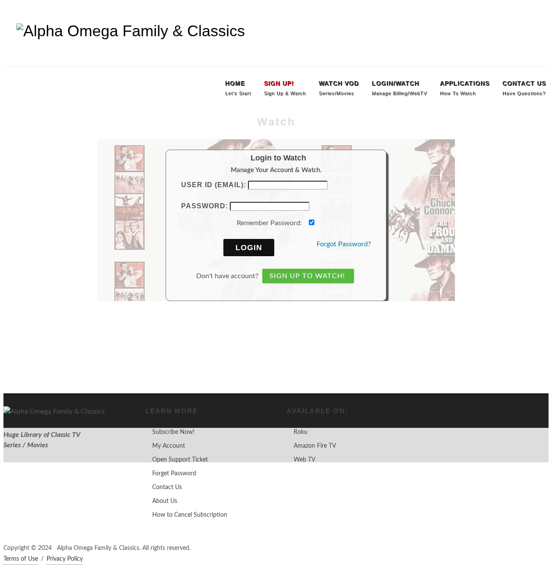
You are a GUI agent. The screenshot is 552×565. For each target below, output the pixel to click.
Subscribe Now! (173, 432)
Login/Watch (61, 13)
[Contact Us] (540, 12)
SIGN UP (19, 13)
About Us (164, 501)
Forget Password (174, 474)
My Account (168, 446)
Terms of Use (20, 559)
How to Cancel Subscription (189, 515)
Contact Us (167, 487)
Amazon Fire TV (315, 446)
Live (97, 13)
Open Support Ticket (180, 460)
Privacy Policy (65, 559)
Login (248, 247)
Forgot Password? (344, 244)
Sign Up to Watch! (307, 276)
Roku (300, 432)
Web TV (304, 460)
